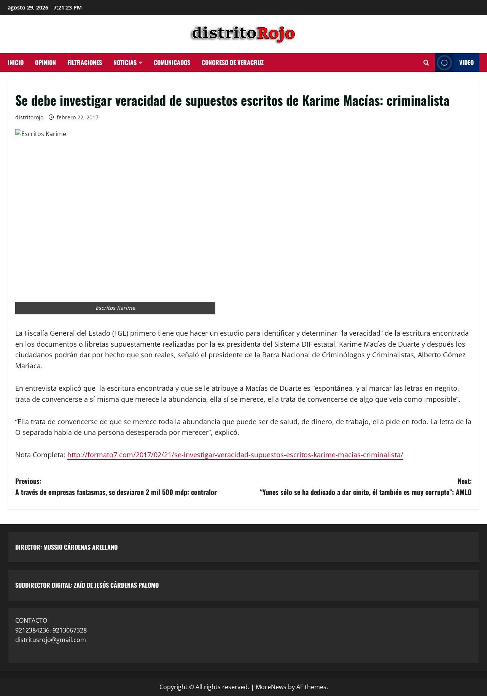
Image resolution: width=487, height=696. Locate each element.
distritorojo (29, 117)
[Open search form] (426, 62)
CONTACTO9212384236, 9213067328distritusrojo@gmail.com (51, 630)
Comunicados (172, 62)
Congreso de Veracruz (233, 62)
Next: (366, 486)
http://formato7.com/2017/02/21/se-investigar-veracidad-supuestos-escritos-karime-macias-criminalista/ (235, 454)
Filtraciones (84, 62)
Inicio (16, 62)
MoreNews (271, 687)
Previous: (116, 486)
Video (466, 62)
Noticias (125, 62)
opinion (45, 62)
